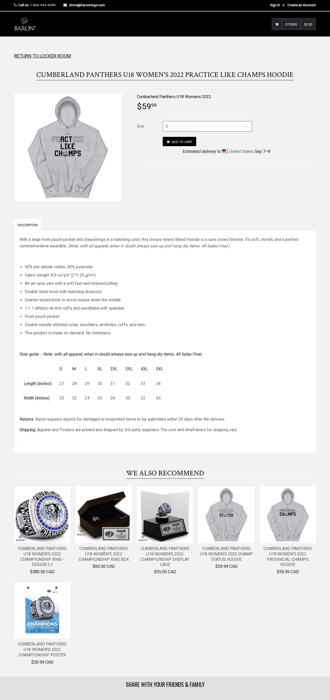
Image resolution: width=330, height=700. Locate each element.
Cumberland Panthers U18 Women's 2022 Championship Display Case (165, 556)
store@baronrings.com (87, 5)
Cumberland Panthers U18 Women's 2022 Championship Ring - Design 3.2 (42, 556)
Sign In (275, 5)
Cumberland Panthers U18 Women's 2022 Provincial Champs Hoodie (287, 556)
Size (140, 126)
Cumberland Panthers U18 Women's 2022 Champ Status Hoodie (226, 554)
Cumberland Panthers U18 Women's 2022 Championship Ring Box (104, 554)
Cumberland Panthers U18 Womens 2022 (174, 96)
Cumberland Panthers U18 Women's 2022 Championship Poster (42, 649)
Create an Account (301, 5)
